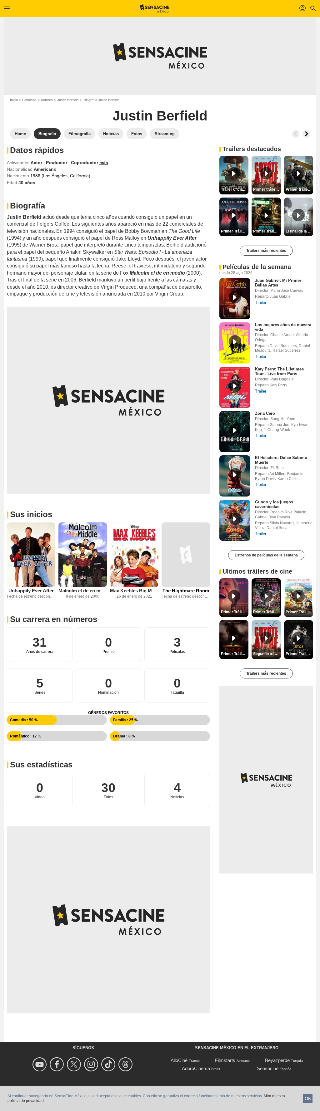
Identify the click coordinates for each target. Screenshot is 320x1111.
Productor (57, 162)
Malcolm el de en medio (82, 590)
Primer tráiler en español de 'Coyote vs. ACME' (267, 189)
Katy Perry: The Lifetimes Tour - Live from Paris (279, 371)
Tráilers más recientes (266, 673)
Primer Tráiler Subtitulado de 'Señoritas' (234, 612)
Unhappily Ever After (31, 590)
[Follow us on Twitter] (75, 1064)
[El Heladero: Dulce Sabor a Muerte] (234, 476)
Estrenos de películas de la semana (266, 555)
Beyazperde (277, 1060)
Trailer (260, 302)
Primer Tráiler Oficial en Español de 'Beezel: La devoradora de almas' (234, 654)
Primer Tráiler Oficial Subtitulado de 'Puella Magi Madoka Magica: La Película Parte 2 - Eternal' (267, 612)
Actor (37, 162)
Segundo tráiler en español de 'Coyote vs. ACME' (267, 654)
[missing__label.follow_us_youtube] (40, 1064)
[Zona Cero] (234, 431)
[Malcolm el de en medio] (82, 554)
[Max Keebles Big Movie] (134, 554)
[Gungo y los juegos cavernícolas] (234, 520)
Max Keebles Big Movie (134, 590)
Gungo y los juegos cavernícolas (274, 504)
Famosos (29, 100)
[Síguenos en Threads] (126, 1064)
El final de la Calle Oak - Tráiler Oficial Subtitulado (299, 231)
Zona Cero (265, 413)
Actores (47, 100)
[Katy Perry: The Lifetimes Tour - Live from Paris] (234, 387)
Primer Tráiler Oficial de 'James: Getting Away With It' (299, 654)
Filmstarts (225, 1060)
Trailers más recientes (266, 250)
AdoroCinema (196, 1068)
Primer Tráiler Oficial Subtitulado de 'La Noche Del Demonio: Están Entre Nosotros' (234, 231)
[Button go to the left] (295, 134)
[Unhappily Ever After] (31, 554)
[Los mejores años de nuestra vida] (234, 343)
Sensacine (267, 1068)
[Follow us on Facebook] (58, 1064)
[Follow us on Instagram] (92, 1064)
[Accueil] (155, 8)
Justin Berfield (67, 100)
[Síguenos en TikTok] (109, 1064)
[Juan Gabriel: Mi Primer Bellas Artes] (234, 298)
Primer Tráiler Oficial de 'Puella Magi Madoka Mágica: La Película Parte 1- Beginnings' (299, 612)
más (103, 162)
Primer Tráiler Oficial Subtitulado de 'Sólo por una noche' (267, 231)
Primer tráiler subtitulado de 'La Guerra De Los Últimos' (299, 189)
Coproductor (85, 162)
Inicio (14, 100)
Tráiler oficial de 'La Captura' (234, 189)
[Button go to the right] (306, 134)
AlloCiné (179, 1060)
